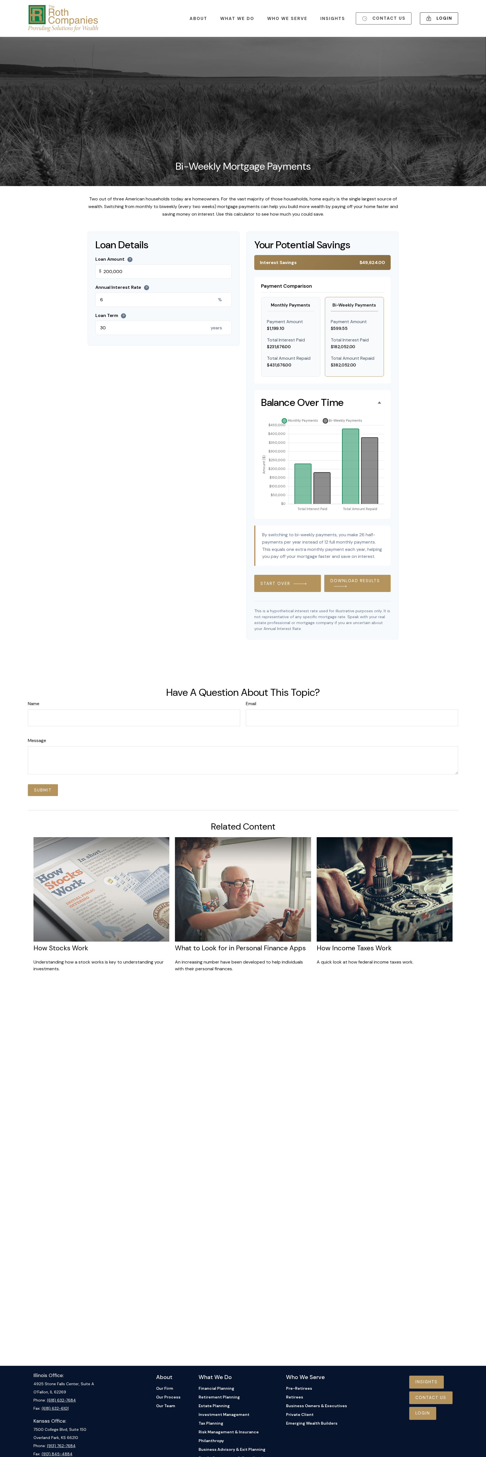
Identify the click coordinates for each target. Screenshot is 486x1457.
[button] (198, 18)
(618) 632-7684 (61, 1400)
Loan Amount (113, 259)
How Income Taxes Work (354, 948)
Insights (426, 1381)
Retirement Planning (219, 1397)
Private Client (300, 1414)
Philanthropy (211, 1440)
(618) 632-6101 (55, 1408)
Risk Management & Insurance (229, 1431)
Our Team (165, 1405)
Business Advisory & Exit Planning (232, 1449)
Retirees (294, 1397)
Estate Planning (214, 1405)
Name (33, 704)
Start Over (275, 583)
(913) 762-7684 (61, 1445)
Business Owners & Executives (316, 1405)
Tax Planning (211, 1423)
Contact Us (430, 1397)
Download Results (355, 580)
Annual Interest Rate (121, 287)
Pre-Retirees (299, 1388)
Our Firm (164, 1388)
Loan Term (110, 315)
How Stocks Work (60, 948)
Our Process (168, 1397)
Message (37, 740)
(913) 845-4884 (57, 1453)
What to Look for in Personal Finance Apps (240, 948)
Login (422, 1413)
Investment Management (224, 1414)
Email (251, 704)
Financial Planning (216, 1388)
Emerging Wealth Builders (312, 1423)
